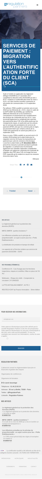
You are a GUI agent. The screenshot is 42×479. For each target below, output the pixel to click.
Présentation (5, 458)
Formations (23, 466)
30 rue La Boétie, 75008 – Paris (20, 389)
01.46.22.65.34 (15, 386)
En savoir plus (6, 415)
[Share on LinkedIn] (28, 165)
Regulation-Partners (16, 395)
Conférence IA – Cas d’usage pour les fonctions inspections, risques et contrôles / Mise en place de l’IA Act (21, 271)
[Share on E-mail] (31, 165)
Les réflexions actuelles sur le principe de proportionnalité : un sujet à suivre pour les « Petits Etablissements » (19, 238)
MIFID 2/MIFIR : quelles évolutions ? (14, 231)
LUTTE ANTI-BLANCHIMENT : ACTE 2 (15, 285)
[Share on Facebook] (20, 165)
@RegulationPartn (14, 392)
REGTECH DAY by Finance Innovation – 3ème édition (21, 290)
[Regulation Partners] (15, 4)
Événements (11, 466)
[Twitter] (24, 165)
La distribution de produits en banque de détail (18, 245)
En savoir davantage (9, 383)
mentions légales (31, 474)
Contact (33, 466)
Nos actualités (33, 458)
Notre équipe (19, 458)
